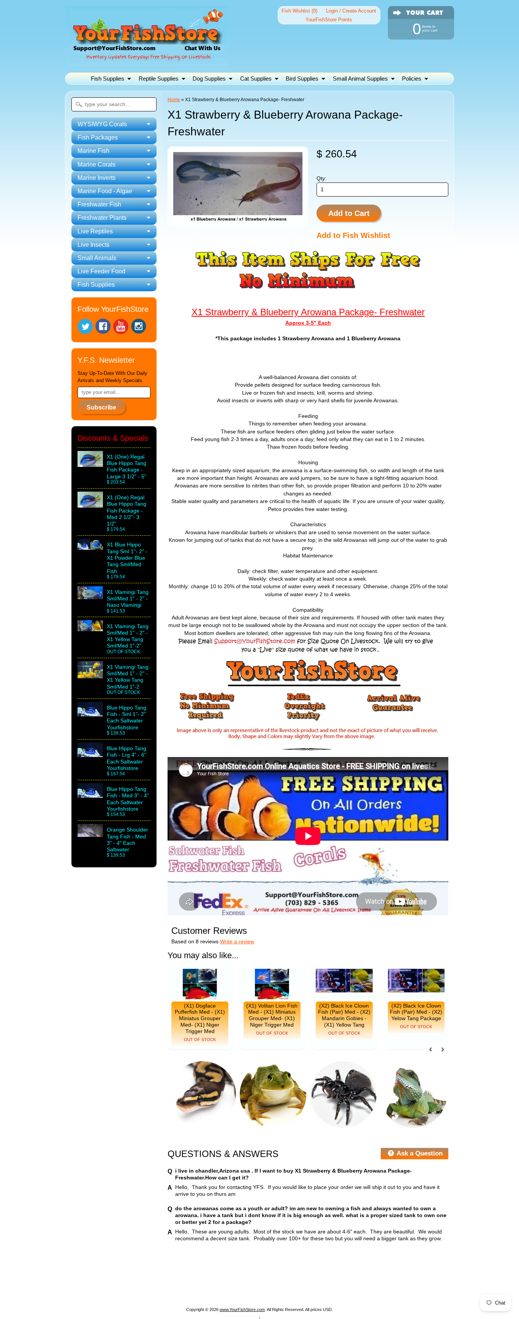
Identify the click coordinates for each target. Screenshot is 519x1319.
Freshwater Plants (144, 1289)
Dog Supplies (209, 78)
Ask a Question (419, 1153)
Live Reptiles (194, 1289)
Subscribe (101, 407)
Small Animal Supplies (360, 78)
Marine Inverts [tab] (97, 178)
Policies (411, 78)
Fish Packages (166, 1280)
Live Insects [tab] (93, 244)
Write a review (237, 941)
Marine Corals (252, 1280)
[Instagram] (138, 326)
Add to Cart (349, 213)
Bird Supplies (302, 78)
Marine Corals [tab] (97, 164)
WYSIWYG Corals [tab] (102, 124)
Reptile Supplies (159, 78)
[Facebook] (103, 326)
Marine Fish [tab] (93, 151)
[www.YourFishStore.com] (147, 62)
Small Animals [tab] (97, 258)
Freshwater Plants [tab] (102, 217)
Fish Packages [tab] (98, 137)
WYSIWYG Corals (113, 1280)
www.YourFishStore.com (242, 1309)
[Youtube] (120, 326)
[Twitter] (85, 326)
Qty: (321, 178)
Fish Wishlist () (299, 11)
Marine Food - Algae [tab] (105, 191)
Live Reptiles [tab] (95, 231)
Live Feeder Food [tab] (101, 271)
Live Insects (236, 1289)
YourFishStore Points (328, 19)
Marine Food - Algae (351, 1280)
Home (174, 99)
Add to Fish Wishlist (353, 235)
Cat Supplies (256, 78)
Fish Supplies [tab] (96, 284)
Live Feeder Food (330, 1289)
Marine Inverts (298, 1280)
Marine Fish (210, 1280)
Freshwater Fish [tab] (99, 204)
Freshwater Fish (408, 1280)
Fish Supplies (107, 78)
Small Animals (279, 1289)
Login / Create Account (351, 11)
